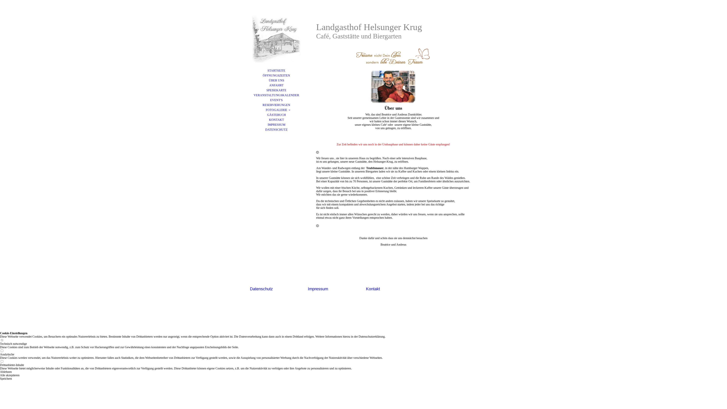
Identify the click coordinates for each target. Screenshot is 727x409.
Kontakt (373, 288)
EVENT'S (276, 100)
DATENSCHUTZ (276, 129)
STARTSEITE (276, 70)
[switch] (2, 340)
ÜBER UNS (276, 80)
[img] (276, 38)
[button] (192, 372)
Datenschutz (261, 288)
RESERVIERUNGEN (276, 105)
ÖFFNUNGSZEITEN (276, 75)
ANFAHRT (276, 85)
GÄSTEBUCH (276, 114)
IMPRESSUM (276, 124)
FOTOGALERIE (276, 110)
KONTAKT (276, 119)
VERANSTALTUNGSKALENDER (276, 95)
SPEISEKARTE (276, 90)
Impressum (318, 288)
